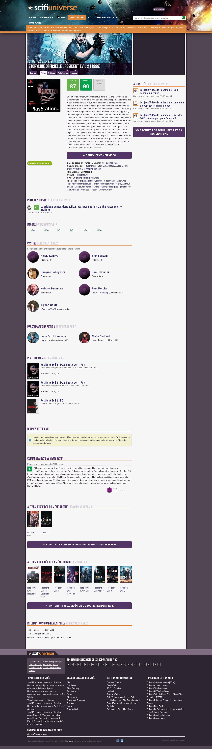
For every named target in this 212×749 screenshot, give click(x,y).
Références (67, 30)
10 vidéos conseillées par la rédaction (44, 682)
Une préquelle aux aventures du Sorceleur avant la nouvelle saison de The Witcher (46, 694)
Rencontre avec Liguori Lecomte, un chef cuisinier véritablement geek (45, 686)
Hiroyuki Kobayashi (53, 272)
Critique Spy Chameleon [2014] (161, 682)
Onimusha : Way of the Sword (120, 709)
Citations (45, 30)
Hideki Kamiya (49, 255)
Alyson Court (121, 165)
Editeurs (179, 27)
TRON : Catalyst (114, 688)
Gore (109, 189)
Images (74, 72)
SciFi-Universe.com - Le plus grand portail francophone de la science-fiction (53, 8)
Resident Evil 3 (111, 589)
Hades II (110, 691)
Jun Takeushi (100, 272)
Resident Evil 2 (124, 589)
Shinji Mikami (100, 255)
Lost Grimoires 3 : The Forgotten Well (123, 700)
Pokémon (71, 691)
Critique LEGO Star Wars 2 (159, 691)
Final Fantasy (73, 688)
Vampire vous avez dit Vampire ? (42, 700)
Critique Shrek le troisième (158, 715)
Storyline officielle (82, 177)
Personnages (168, 27)
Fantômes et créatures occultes (107, 183)
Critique (51, 72)
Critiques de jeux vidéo (38, 27)
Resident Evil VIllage (99, 589)
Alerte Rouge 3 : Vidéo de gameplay (43, 715)
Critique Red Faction (156, 706)
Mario (69, 682)
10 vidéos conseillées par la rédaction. (44, 712)
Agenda (77, 30)
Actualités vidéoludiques (62, 27)
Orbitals (110, 706)
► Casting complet (92, 168)
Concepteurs (154, 27)
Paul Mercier (90, 165)
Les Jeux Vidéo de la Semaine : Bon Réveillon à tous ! (159, 91)
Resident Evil (82, 174)
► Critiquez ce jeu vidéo (99, 155)
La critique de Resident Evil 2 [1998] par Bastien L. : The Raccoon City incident (81, 208)
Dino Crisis (46, 532)
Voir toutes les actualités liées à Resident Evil (159, 131)
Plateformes (63, 72)
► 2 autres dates (110, 162)
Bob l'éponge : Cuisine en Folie (121, 697)
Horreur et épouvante (105, 180)
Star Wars (71, 685)
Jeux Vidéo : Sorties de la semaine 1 (43, 718)
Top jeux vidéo (118, 27)
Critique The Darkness (157, 688)
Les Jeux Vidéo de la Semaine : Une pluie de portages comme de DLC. (162, 104)
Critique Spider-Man (156, 718)
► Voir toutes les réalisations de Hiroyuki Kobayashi (79, 544)
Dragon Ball (72, 709)
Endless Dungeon (115, 682)
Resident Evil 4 (58, 589)
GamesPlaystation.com (37, 734)
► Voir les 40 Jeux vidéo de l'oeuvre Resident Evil (80, 605)
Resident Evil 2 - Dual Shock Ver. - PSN (63, 365)
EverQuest (72, 703)
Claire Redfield (74, 168)
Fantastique (89, 180)
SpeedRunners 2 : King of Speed (121, 703)
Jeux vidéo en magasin (84, 27)
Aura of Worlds (113, 694)
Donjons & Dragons (76, 700)
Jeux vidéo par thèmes (137, 27)
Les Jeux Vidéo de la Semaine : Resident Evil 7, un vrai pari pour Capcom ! (162, 116)
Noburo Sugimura (52, 288)
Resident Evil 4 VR (84, 589)
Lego (69, 706)
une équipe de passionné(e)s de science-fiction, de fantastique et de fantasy (45, 667)
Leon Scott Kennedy (53, 336)
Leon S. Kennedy (105, 165)
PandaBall (111, 685)
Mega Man (72, 697)
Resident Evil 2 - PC (52, 400)
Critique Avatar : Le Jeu (157, 685)
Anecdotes (55, 30)
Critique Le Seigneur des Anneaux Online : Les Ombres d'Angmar (165, 710)
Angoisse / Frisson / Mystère (93, 189)
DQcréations (69, 741)
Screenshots (33, 30)
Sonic (69, 694)
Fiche (43, 73)
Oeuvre (33, 73)
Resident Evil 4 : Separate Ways (45, 592)
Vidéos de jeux (103, 27)
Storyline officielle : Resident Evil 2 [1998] (65, 66)
